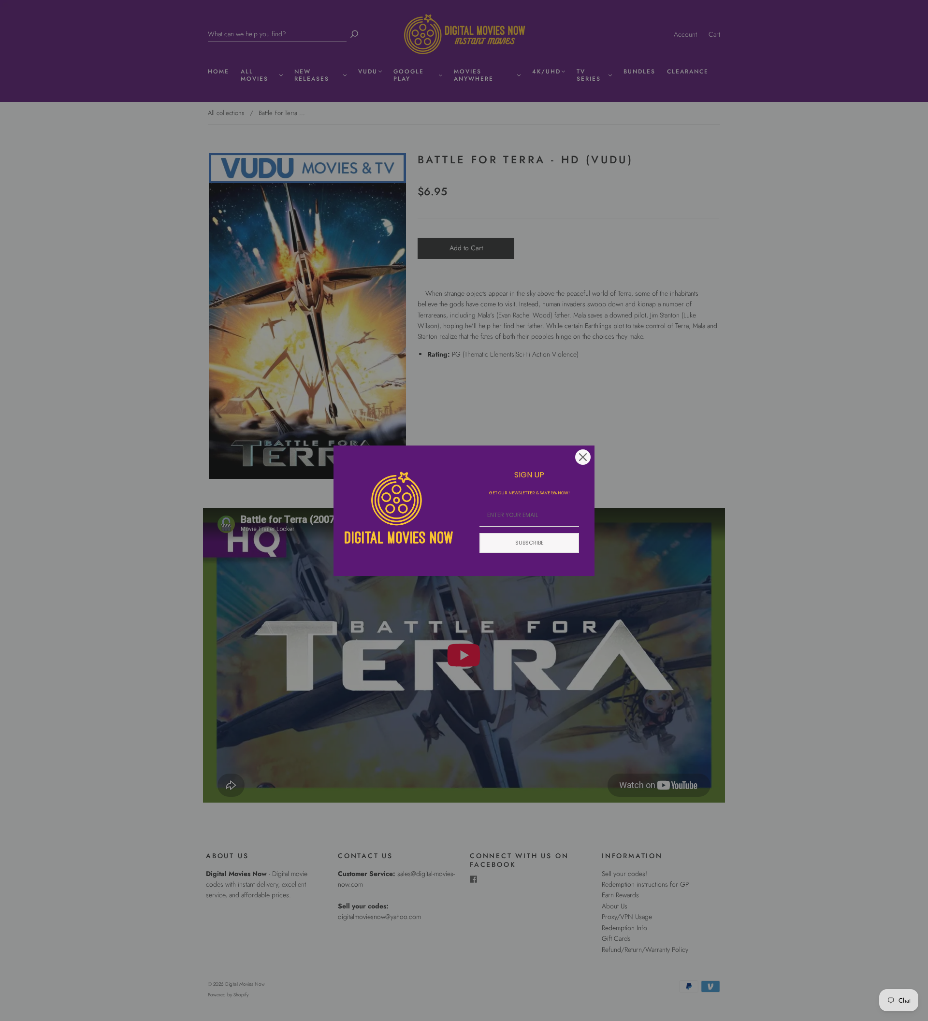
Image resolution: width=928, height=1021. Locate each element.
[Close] (582, 457)
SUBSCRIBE (529, 542)
